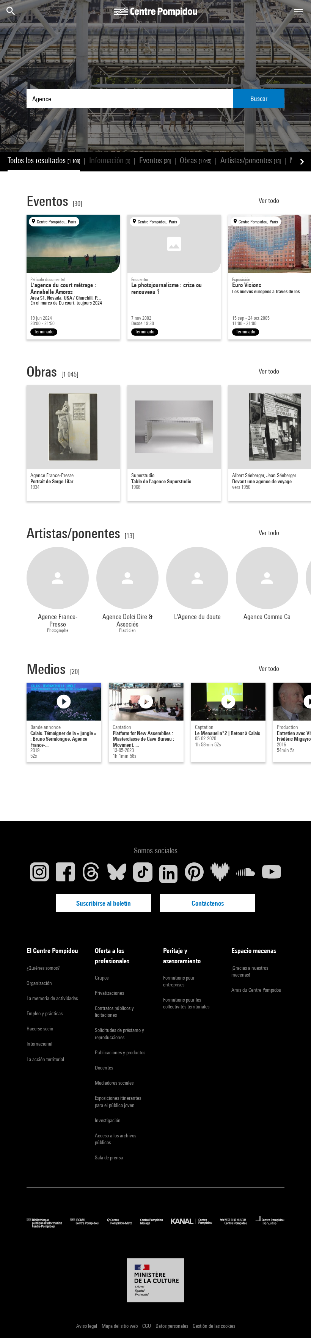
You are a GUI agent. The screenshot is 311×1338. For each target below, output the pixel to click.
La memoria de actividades (52, 998)
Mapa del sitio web (120, 1326)
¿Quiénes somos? (43, 968)
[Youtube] (271, 873)
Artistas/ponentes (250, 160)
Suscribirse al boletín (103, 903)
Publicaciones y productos (120, 1052)
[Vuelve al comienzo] (293, 1320)
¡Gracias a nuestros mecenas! (249, 971)
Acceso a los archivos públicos (115, 1138)
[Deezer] (220, 873)
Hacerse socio (40, 1028)
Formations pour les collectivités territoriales (186, 1003)
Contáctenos (208, 903)
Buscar (258, 98)
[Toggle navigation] (298, 11)
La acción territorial (45, 1059)
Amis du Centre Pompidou (256, 990)
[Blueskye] (117, 873)
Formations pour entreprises (179, 981)
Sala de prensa (109, 1157)
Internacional (39, 1044)
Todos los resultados (44, 160)
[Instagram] (39, 873)
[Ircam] (88, 1226)
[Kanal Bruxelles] (195, 1226)
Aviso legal (87, 1326)
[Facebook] (65, 873)
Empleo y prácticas (45, 1013)
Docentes (104, 1068)
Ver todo (270, 200)
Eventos (155, 160)
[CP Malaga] (155, 1226)
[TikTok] (143, 873)
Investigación (108, 1120)
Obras (195, 160)
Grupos (101, 978)
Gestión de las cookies (214, 1326)
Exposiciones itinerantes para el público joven (118, 1101)
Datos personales (172, 1326)
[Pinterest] (194, 873)
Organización (39, 983)
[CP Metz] (123, 1226)
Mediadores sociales (114, 1083)
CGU (147, 1326)
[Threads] (91, 873)
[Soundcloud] (246, 873)
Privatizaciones (109, 993)
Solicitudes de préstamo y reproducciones (119, 1033)
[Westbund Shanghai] (238, 1226)
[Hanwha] (270, 1226)
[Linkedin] (168, 873)
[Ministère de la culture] (155, 1280)
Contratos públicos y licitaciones (114, 1011)
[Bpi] (48, 1226)
